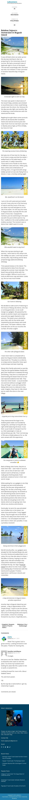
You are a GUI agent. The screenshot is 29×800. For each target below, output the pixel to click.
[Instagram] (3, 747)
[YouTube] (7, 747)
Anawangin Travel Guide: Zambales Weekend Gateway (13, 780)
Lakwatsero (12, 2)
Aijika (10, 637)
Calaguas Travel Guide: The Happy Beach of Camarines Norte (12, 774)
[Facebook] (1, 747)
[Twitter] (5, 747)
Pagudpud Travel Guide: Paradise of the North (13, 786)
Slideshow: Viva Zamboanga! (22, 625)
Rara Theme (18, 796)
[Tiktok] (9, 747)
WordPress (14, 798)
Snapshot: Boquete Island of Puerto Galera (8, 626)
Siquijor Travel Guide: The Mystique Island (13, 761)
